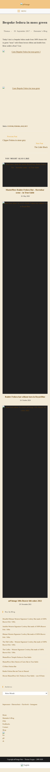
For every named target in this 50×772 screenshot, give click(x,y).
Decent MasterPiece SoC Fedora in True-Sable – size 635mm (23, 676)
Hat (22, 126)
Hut (26, 126)
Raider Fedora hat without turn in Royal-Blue (25, 396)
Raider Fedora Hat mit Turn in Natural (16, 671)
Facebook (25, 704)
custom (10, 126)
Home (5, 715)
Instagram (33, 704)
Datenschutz (16, 704)
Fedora (17, 126)
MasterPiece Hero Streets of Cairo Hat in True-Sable (20, 662)
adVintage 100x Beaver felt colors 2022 (25, 600)
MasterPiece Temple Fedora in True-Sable (17, 657)
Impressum (6, 704)
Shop (4, 730)
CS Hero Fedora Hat (9, 666)
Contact (5, 727)
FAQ (4, 721)
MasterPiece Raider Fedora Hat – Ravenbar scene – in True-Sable (25, 191)
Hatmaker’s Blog (40, 31)
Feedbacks (6, 724)
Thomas (7, 31)
